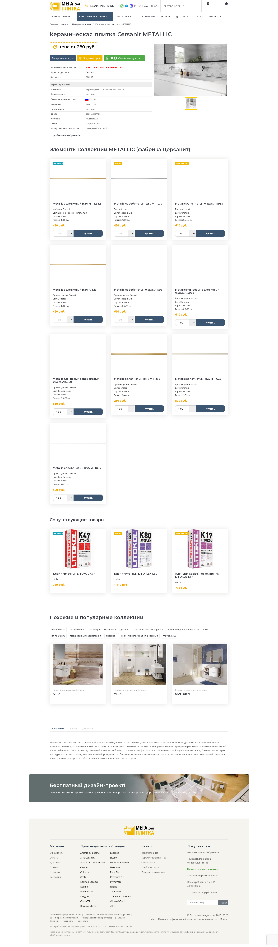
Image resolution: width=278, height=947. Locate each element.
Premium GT (117, 876)
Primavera (115, 881)
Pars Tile (115, 872)
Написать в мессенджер (202, 869)
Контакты (215, 16)
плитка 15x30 (58, 635)
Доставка (182, 16)
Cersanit (90, 72)
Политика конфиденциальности (65, 914)
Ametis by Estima (90, 852)
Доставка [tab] (87, 728)
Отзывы (121, 917)
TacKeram (115, 891)
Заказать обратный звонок (203, 875)
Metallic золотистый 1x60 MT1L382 (77, 203)
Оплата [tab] (73, 728)
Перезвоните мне (174, 6)
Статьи (198, 16)
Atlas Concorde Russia (92, 862)
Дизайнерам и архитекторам (64, 917)
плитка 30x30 (58, 629)
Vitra (112, 906)
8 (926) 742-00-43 (145, 6)
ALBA (56, 694)
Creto (83, 876)
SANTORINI (183, 694)
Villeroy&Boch (117, 901)
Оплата (166, 16)
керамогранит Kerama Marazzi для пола (109, 629)
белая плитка (77, 629)
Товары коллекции (63, 58)
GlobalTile (85, 901)
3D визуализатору (188, 792)
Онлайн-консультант (130, 58)
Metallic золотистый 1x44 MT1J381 (137, 378)
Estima (84, 886)
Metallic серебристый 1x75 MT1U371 (77, 468)
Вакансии (54, 921)
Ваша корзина (195, 852)
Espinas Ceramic (89, 881)
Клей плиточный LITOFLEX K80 (135, 573)
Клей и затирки (150, 867)
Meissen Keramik (119, 862)
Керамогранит (61, 16)
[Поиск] (215, 6)
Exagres (84, 896)
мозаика (110, 635)
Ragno (113, 886)
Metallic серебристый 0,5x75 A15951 (138, 289)
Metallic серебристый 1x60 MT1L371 (138, 203)
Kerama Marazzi (89, 906)
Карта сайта (82, 921)
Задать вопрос (91, 58)
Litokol (56, 579)
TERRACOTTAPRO (120, 896)
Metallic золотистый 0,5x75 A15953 (199, 203)
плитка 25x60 (169, 635)
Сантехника (124, 16)
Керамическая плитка (93, 16)
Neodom (115, 867)
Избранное (212, 852)
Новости (55, 872)
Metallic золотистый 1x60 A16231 (75, 289)
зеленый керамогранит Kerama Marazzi (188, 629)
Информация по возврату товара (98, 917)
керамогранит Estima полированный (139, 635)
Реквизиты (68, 921)
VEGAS (118, 694)
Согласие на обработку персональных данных (107, 914)
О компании (148, 16)
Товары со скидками (153, 872)
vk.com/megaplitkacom (204, 892)
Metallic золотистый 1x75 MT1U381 (199, 378)
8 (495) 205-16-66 (101, 6)
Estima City (86, 891)
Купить (88, 233)
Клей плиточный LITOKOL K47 (74, 573)
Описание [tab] (58, 728)
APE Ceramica (88, 857)
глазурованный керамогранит (85, 635)
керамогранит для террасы (148, 629)
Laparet (114, 852)
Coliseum (85, 872)
